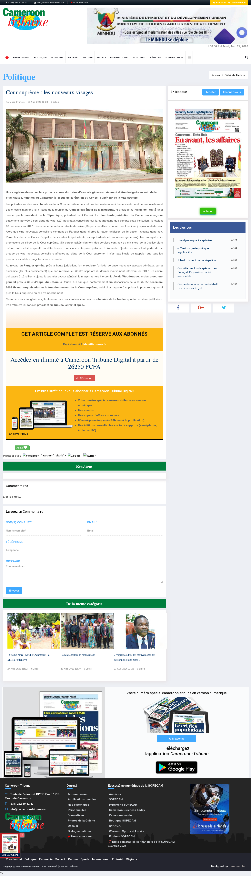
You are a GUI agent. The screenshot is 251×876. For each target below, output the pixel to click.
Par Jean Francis (15, 102)
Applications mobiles (82, 799)
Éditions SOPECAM (122, 836)
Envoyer (14, 590)
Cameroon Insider (121, 815)
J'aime (20, 448)
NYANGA (115, 825)
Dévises (74, 866)
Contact (63, 866)
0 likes (35, 669)
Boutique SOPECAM (122, 820)
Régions (155, 57)
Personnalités (77, 809)
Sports (101, 57)
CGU (43, 866)
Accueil (216, 75)
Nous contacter (80, 2)
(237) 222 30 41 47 (17, 2)
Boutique (221, 2)
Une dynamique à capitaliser (195, 240)
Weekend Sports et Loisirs (126, 831)
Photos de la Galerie (81, 820)
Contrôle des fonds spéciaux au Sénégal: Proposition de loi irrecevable (197, 272)
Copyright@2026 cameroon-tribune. (21, 866)
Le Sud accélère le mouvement (78, 655)
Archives (115, 794)
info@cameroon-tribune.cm (50, 2)
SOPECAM (116, 799)
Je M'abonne (84, 378)
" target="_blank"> (54, 455)
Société (72, 57)
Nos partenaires (78, 804)
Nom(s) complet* (19, 522)
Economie (57, 57)
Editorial (139, 57)
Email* (92, 522)
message (13, 561)
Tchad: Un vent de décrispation (196, 260)
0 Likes (55, 102)
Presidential (21, 57)
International (119, 57)
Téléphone (14, 542)
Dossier (73, 825)
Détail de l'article (235, 75)
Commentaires (174, 57)
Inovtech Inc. (238, 866)
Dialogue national (80, 831)
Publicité (52, 866)
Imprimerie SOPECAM (123, 804)
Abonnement (238, 2)
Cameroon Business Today (127, 809)
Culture (87, 57)
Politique (40, 57)
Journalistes (76, 815)
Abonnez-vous (232, 92)
